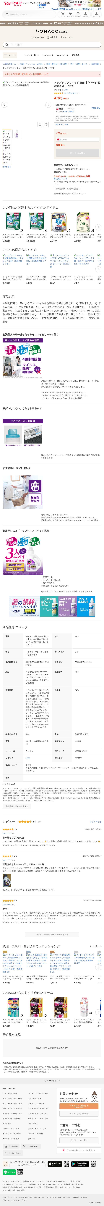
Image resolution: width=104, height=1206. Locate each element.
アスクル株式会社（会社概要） (14, 1190)
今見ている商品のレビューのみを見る (52, 935)
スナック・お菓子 (34, 1098)
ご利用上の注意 (75, 1181)
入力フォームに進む (78, 1140)
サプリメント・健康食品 (12, 1118)
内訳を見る (96, 108)
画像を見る (7, 167)
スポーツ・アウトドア (11, 1128)
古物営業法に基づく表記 (33, 1187)
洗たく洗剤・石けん (78, 64)
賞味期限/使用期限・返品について (68, 194)
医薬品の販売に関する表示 (53, 1187)
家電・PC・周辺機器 (35, 1133)
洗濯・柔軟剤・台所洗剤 (56, 64)
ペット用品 (7, 1123)
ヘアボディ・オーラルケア (12, 1113)
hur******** (7, 905)
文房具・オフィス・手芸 (37, 1128)
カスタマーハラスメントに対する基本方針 (51, 1181)
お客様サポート (29, 1181)
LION (66, 90)
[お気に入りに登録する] (46, 124)
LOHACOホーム (9, 64)
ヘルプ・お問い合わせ (78, 1114)
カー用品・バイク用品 (11, 1139)
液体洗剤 (95, 64)
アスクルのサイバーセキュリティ (50, 1184)
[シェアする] (40, 124)
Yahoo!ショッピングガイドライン (15, 1200)
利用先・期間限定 (68, 111)
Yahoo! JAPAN (58, 9)
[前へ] (4, 105)
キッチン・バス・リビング (38, 1108)
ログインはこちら (61, 124)
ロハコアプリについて (26, 1165)
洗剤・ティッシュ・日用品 (31, 64)
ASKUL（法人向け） (73, 1187)
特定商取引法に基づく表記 (74, 1184)
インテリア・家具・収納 (12, 1133)
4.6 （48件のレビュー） (72, 93)
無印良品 (31, 1139)
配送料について (60, 179)
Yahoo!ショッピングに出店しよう (80, 9)
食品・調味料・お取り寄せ (12, 1098)
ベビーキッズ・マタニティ (38, 1113)
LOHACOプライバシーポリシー (14, 1184)
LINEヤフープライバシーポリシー (31, 1197)
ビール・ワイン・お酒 (36, 1103)
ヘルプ (98, 9)
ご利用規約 (32, 1184)
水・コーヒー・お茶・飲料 (12, 1103)
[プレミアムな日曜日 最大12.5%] (52, 23)
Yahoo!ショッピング (10, 1197)
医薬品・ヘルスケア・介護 (38, 1118)
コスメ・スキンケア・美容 (38, 1093)
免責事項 (84, 1197)
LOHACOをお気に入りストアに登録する (80, 1150)
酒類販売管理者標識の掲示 (12, 1187)
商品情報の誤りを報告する (17, 806)
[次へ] (48, 105)
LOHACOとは (16, 1181)
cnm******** (7, 860)
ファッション (33, 1123)
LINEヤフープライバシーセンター (58, 1197)
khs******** (7, 833)
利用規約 (75, 1197)
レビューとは (95, 822)
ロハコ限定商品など (10, 1093)
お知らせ (6, 1181)
